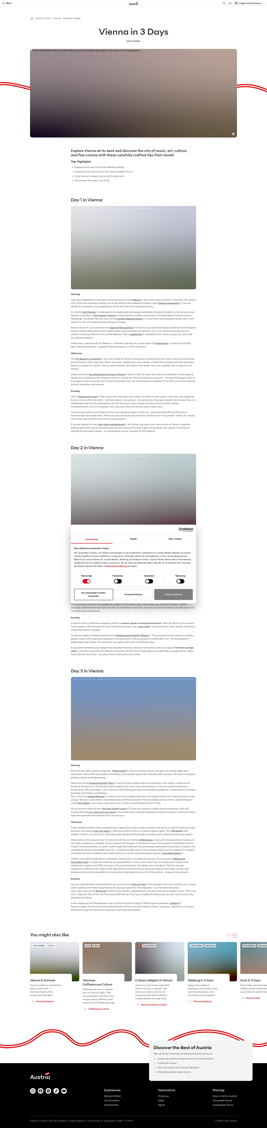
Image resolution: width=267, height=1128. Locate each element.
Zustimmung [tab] (92, 539)
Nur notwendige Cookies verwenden (93, 594)
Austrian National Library (129, 318)
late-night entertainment (111, 424)
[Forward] (235, 935)
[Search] (224, 3)
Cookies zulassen (173, 594)
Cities (161, 1100)
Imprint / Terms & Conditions (53, 1121)
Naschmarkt (119, 770)
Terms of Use (94, 1121)
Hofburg (136, 299)
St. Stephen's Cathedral (88, 358)
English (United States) (250, 3)
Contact (33, 1121)
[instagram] (33, 1091)
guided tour (136, 334)
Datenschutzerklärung (115, 566)
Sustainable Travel (223, 1105)
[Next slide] (190, 247)
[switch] (118, 581)
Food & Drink (111, 1105)
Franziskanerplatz (171, 853)
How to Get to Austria (225, 1096)
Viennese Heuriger (87, 396)
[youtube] (64, 1091)
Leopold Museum (95, 796)
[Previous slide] (77, 247)
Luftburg (174, 903)
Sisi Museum (89, 312)
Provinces (163, 1096)
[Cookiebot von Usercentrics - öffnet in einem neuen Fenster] (181, 530)
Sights (161, 1105)
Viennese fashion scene (114, 808)
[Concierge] (230, 3)
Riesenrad (101, 891)
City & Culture (111, 1100)
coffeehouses (146, 839)
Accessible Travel (222, 1100)
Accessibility (109, 1121)
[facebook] (40, 1091)
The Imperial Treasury (104, 315)
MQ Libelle (83, 803)
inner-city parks (101, 831)
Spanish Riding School (121, 327)
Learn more (144, 626)
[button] (250, 3)
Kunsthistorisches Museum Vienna (107, 374)
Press (129, 1121)
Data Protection (77, 1121)
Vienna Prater (138, 884)
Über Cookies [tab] (175, 539)
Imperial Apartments (169, 303)
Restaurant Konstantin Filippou (132, 635)
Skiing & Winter (112, 1096)
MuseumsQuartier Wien (101, 783)
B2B (120, 1121)
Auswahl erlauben (133, 594)
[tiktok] (56, 1091)
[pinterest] (48, 1091)
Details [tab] (133, 539)
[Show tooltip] (233, 134)
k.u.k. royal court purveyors (101, 812)
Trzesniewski (161, 343)
